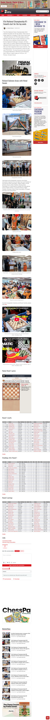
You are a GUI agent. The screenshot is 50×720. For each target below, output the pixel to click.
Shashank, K (11, 429)
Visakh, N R (36, 438)
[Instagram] (35, 83)
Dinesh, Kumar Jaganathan (13, 531)
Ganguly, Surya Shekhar (38, 423)
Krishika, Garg (36, 436)
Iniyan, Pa (10, 430)
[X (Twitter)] (35, 80)
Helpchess (41, 15)
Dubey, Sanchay (11, 529)
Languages (9, 15)
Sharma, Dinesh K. (11, 463)
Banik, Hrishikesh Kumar (38, 445)
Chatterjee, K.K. (37, 512)
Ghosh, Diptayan (12, 427)
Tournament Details (6, 540)
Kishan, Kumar (10, 507)
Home (3, 15)
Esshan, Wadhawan (37, 506)
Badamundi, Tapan (11, 526)
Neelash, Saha (11, 445)
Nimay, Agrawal (37, 515)
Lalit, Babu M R (11, 442)
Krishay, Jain (11, 423)
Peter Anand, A (11, 464)
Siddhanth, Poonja (37, 503)
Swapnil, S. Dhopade (37, 449)
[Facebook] (42, 80)
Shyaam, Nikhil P (12, 448)
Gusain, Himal (36, 441)
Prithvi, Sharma (11, 523)
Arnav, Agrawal (11, 519)
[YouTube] (39, 80)
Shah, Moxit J (36, 427)
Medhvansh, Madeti (37, 451)
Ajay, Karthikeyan (37, 531)
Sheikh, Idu (36, 518)
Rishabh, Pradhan (12, 449)
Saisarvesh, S (10, 516)
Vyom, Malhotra (11, 435)
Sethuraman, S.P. (37, 426)
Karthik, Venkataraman (38, 429)
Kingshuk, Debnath (37, 439)
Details (3, 454)
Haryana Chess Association (8, 542)
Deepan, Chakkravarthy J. (13, 451)
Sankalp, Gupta (36, 432)
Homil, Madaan (36, 448)
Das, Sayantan (36, 443)
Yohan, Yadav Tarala (37, 509)
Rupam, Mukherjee (37, 528)
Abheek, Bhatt (36, 424)
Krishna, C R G (36, 446)
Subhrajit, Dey (10, 513)
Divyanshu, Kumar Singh (38, 430)
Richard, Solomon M (12, 441)
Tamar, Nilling (11, 443)
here (6, 304)
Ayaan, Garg (36, 522)
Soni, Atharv (10, 521)
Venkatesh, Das (11, 426)
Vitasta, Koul (10, 466)
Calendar (25, 15)
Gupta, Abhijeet (11, 424)
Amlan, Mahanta (12, 438)
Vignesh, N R (11, 436)
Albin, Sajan (11, 432)
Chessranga (33, 15)
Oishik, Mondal (36, 442)
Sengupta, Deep (11, 439)
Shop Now (40, 46)
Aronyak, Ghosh (36, 435)
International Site (38, 102)
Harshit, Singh (10, 504)
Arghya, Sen (36, 433)
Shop (18, 15)
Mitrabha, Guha (11, 433)
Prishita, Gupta (11, 446)
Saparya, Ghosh (37, 525)
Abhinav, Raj (10, 510)
